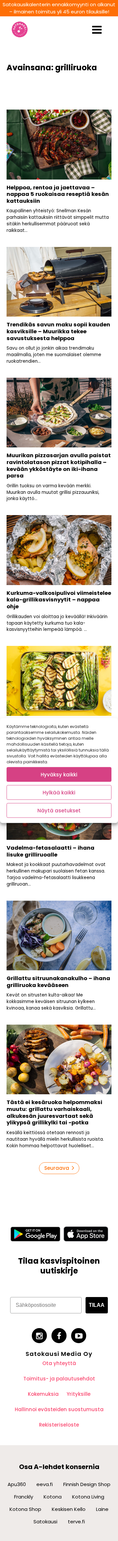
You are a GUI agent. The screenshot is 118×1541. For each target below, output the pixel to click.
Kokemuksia (43, 1394)
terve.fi (76, 1521)
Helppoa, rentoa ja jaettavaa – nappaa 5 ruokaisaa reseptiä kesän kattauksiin (58, 194)
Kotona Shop (25, 1509)
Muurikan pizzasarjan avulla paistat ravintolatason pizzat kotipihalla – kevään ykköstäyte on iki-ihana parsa (59, 465)
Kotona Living (88, 1496)
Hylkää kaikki (59, 792)
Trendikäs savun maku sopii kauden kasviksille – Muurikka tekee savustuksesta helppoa (58, 331)
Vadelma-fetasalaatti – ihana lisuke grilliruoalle (50, 851)
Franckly (23, 1496)
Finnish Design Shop (86, 1484)
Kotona (53, 1496)
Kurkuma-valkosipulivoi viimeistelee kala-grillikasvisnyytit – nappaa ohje (59, 599)
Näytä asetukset (59, 810)
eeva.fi (44, 1484)
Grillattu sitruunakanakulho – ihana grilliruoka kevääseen (58, 982)
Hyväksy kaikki (59, 774)
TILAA (97, 1305)
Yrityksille (78, 1394)
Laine (102, 1509)
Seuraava (56, 1168)
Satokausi (45, 1521)
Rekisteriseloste (59, 1424)
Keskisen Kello (69, 1509)
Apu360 (17, 1484)
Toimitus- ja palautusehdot (59, 1378)
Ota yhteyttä (59, 1363)
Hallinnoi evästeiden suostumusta (59, 1409)
